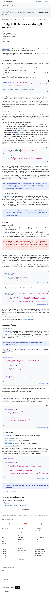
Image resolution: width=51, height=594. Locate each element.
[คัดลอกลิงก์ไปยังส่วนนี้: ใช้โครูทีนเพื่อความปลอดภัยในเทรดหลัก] (28, 112)
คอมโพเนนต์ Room (18, 132)
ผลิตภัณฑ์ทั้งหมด (5, 579)
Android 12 (4, 560)
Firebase (3, 575)
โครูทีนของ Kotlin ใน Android (10, 503)
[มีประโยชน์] (46, 19)
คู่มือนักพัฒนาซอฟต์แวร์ (22, 552)
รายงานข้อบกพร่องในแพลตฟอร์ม (41, 549)
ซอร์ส (3, 537)
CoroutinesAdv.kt (41, 161)
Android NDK (21, 559)
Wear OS (36, 533)
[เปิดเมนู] (2, 1)
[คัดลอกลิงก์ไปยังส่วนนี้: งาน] (5, 395)
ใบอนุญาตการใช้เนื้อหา (28, 515)
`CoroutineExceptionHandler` (28, 485)
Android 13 (4, 557)
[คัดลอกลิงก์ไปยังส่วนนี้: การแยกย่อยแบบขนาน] (15, 253)
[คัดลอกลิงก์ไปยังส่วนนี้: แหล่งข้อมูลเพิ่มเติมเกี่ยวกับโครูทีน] (25, 497)
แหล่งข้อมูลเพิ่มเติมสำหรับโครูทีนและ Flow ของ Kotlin (15, 505)
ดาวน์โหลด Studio (21, 557)
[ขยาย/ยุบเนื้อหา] (7, 32)
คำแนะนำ (23, 19)
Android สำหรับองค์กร (6, 533)
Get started (5, 5)
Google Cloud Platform (6, 577)
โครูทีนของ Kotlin (5, 49)
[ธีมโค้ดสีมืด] (47, 81)
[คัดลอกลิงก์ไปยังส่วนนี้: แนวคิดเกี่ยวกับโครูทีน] (17, 325)
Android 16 (4, 551)
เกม (19, 530)
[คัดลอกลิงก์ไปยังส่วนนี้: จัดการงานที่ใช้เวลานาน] (17, 61)
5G (18, 541)
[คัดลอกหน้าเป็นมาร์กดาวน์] (14, 28)
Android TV (37, 539)
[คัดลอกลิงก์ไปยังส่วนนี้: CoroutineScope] (13, 328)
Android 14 (4, 555)
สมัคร (17, 587)
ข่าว (2, 539)
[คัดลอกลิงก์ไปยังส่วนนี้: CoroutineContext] (14, 432)
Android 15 (4, 553)
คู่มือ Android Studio (22, 550)
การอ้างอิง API (20, 554)
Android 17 (4, 549)
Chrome (3, 572)
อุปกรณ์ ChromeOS (39, 535)
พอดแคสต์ (4, 543)
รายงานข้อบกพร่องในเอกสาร (40, 551)
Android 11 (4, 562)
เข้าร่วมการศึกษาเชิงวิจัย (39, 555)
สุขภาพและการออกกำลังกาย (23, 535)
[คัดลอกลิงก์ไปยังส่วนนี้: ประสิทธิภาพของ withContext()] (20, 193)
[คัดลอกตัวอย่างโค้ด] (48, 81)
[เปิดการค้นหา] (30, 1)
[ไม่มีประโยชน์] (48, 19)
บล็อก (3, 541)
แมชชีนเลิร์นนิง (21, 533)
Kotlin (13, 5)
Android (3, 530)
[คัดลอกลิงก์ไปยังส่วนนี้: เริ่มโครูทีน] (9, 222)
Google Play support (39, 553)
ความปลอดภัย (4, 535)
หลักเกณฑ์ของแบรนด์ (18, 584)
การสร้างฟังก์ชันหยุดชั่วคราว (28, 319)
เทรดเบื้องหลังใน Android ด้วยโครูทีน (29, 349)
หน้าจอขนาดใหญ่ (38, 530)
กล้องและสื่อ (20, 537)
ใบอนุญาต (11, 584)
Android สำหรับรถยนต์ (39, 537)
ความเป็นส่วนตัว (21, 539)
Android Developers (5, 19)
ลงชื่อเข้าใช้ (47, 1)
